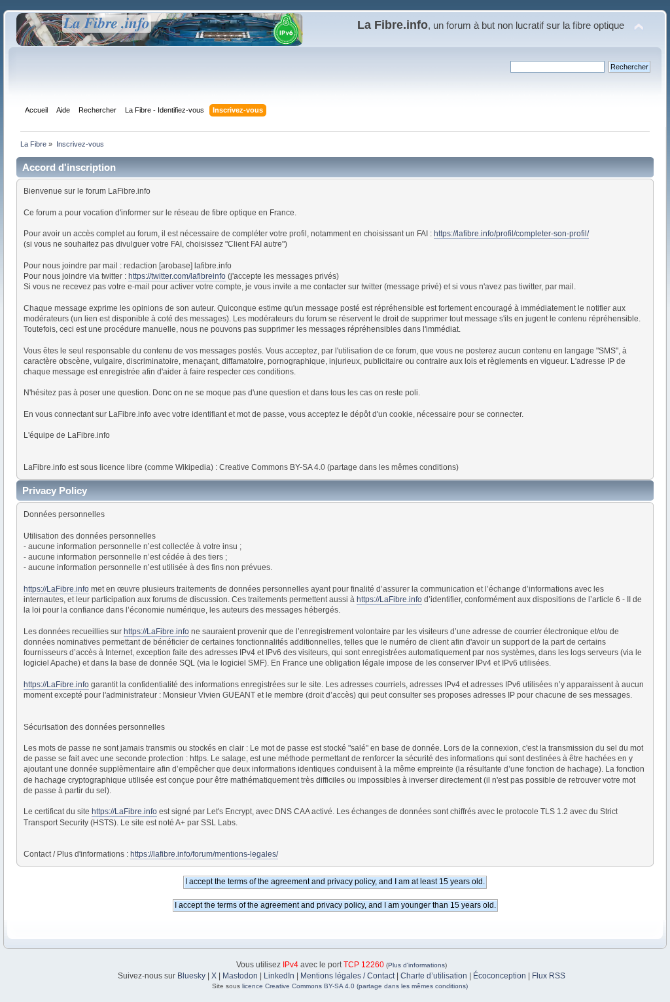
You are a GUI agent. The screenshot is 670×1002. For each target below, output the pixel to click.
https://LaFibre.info (56, 589)
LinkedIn (279, 975)
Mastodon (240, 975)
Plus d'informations (416, 965)
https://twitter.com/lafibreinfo (177, 276)
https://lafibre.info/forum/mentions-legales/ (204, 854)
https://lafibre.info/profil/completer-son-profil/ (511, 233)
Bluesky (191, 975)
